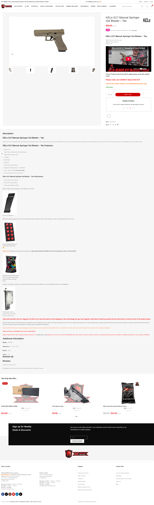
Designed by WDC (25, 501)
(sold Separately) (20, 170)
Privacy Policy (81, 484)
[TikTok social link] (20, 494)
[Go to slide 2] (77, 416)
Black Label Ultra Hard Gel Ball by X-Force (115, 406)
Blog (117, 484)
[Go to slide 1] (76, 416)
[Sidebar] (2, 154)
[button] (11, 70)
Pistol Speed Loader (57, 406)
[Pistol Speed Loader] (77, 393)
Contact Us (81, 478)
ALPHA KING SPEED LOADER (9, 406)
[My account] (147, 6)
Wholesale (118, 475)
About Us (118, 481)
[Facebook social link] (111, 125)
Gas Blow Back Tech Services (123, 478)
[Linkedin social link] (115, 125)
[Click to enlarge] (12, 54)
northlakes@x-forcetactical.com (48, 485)
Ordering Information (83, 473)
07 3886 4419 (43, 477)
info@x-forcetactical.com (7, 489)
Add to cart (127, 94)
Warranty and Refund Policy (85, 489)
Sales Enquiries (82, 481)
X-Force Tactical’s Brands (122, 473)
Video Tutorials (81, 475)
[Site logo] (7, 6)
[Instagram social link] (10, 494)
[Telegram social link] (118, 125)
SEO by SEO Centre (36, 501)
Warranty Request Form (84, 487)
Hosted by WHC (14, 501)
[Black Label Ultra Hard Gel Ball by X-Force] (128, 393)
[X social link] (113, 125)
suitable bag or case (42, 334)
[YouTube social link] (13, 494)
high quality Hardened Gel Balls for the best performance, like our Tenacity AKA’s (53, 251)
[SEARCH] (142, 6)
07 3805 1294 (4, 481)
